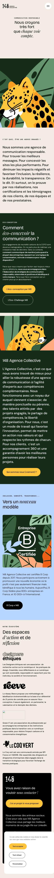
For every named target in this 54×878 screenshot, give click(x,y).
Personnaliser (18, 864)
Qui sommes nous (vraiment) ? (22, 472)
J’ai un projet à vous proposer (24, 803)
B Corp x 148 (13, 605)
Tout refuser (17, 855)
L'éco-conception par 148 (19, 289)
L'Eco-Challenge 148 (18, 300)
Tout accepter (18, 846)
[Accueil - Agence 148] (10, 6)
